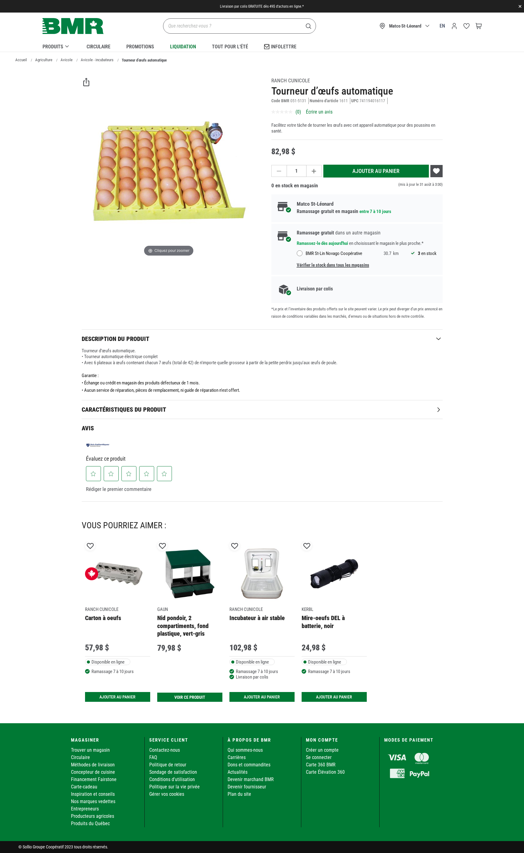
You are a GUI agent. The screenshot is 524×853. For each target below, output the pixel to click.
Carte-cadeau (84, 787)
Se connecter (319, 757)
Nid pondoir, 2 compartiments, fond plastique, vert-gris (183, 625)
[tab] (262, 338)
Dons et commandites (249, 765)
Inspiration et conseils (93, 794)
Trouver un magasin (90, 750)
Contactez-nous (164, 750)
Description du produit (115, 338)
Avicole (66, 60)
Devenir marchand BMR (251, 779)
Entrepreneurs (85, 809)
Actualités (237, 772)
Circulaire (98, 47)
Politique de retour (167, 765)
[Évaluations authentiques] (98, 445)
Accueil (21, 60)
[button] (93, 474)
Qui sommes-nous (245, 750)
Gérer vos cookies (166, 794)
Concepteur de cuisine (93, 772)
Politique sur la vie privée (174, 787)
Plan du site (239, 794)
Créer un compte (322, 750)
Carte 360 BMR (321, 765)
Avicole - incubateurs (97, 60)
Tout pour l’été (230, 47)
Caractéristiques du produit (124, 409)
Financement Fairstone (94, 779)
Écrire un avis (319, 112)
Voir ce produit (189, 697)
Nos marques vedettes (93, 801)
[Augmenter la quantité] (314, 171)
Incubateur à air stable (257, 618)
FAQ (153, 757)
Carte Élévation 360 (325, 772)
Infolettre (283, 47)
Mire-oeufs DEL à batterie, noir (323, 621)
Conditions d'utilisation (172, 779)
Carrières (237, 757)
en (442, 26)
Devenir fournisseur (247, 787)
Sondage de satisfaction (173, 772)
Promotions (140, 47)
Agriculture (43, 60)
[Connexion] (454, 26)
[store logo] (73, 26)
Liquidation (183, 47)
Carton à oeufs (103, 618)
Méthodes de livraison (93, 765)
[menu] (262, 45)
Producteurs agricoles (92, 816)
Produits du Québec (90, 823)
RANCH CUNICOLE (290, 80)
